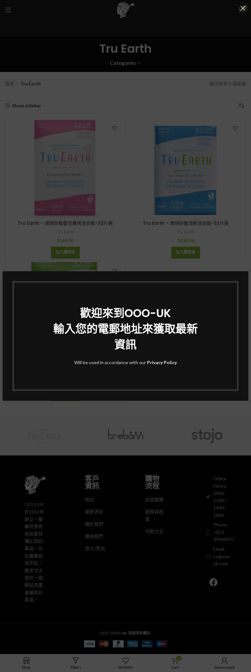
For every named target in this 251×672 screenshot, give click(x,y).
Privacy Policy (162, 362)
